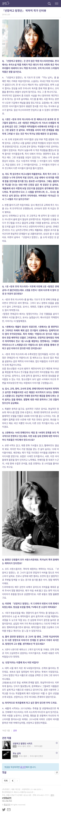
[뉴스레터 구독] (8, 809)
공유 (15, 730)
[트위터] (4, 809)
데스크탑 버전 (7, 800)
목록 (6, 780)
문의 (52, 795)
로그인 (23, 767)
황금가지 (7, 804)
